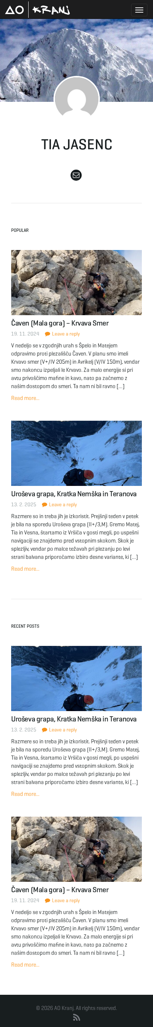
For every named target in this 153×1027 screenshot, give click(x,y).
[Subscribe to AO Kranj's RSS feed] (76, 1017)
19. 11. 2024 (25, 334)
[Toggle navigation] (139, 10)
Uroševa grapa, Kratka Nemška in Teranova (74, 494)
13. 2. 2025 (23, 504)
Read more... (25, 398)
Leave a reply (65, 334)
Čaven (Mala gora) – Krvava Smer (60, 323)
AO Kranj (37, 10)
